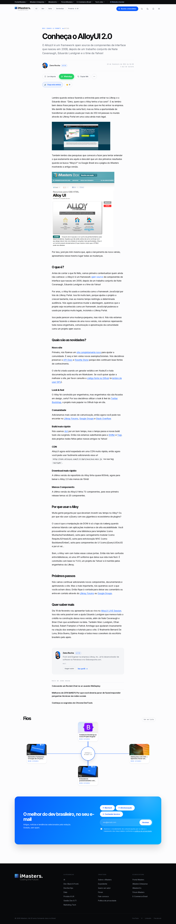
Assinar (145, 822)
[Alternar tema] (147, 8)
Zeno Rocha (68, 653)
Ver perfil (83, 669)
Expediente (102, 884)
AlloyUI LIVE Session (111, 610)
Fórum (100, 892)
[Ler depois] (153, 8)
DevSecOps (60, 9)
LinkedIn (148, 918)
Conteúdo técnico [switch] (112, 814)
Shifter (112, 435)
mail (64, 664)
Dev (43, 9)
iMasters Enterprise (38, 2)
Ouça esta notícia (52, 85)
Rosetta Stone (81, 360)
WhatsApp (68, 76)
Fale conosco (103, 896)
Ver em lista (149, 719)
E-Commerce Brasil (85, 2)
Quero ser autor (104, 888)
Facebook (157, 918)
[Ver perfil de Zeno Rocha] (57, 661)
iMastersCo (53, 2)
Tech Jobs (100, 2)
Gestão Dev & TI (70, 901)
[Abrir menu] (159, 8)
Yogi (119, 435)
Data (50, 9)
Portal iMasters (21, 2)
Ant (66, 431)
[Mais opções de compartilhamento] (94, 76)
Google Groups (86, 418)
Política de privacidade (107, 901)
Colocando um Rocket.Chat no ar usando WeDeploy (76, 686)
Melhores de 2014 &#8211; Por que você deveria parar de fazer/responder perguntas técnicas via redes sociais (86, 694)
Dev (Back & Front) (51, 28)
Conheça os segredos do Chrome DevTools (72, 703)
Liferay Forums (71, 418)
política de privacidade (143, 831)
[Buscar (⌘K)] (141, 8)
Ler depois (51, 76)
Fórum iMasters (67, 2)
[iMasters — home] (23, 9)
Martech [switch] (108, 808)
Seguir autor (69, 668)
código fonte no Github (98, 378)
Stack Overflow (103, 418)
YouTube (135, 918)
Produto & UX (73, 9)
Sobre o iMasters (105, 880)
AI (36, 9)
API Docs (67, 360)
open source (97, 277)
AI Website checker (117, 2)
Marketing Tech (70, 905)
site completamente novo (89, 352)
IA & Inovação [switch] (126, 808)
